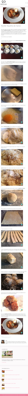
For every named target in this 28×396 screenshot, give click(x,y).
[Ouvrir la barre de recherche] (25, 3)
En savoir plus (4, 362)
